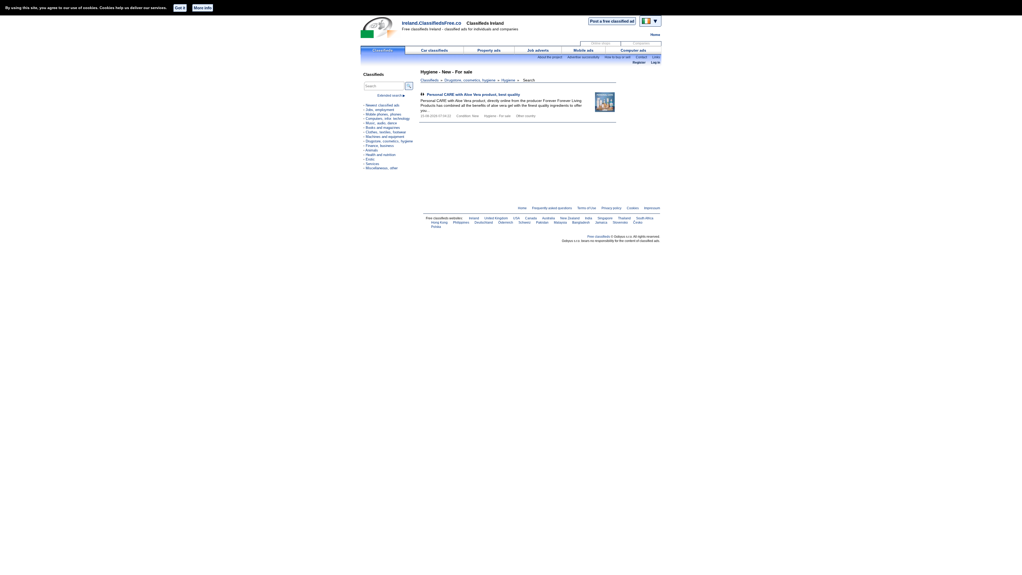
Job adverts (538, 50)
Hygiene (508, 80)
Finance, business (380, 146)
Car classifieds (434, 50)
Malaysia (560, 222)
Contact (641, 57)
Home (655, 35)
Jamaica (601, 222)
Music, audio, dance (381, 123)
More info (203, 8)
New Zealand (570, 218)
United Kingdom (496, 218)
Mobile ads (584, 50)
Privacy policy (611, 208)
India (588, 218)
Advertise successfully (583, 57)
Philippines (461, 222)
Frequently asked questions (552, 208)
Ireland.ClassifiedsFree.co (431, 23)
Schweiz (524, 222)
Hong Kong (439, 222)
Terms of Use (586, 208)
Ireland (474, 218)
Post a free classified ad (612, 21)
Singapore (605, 218)
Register (639, 62)
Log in (655, 62)
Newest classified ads (382, 105)
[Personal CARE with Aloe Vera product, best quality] (601, 102)
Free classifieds (598, 237)
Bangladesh (581, 222)
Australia (548, 218)
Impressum (652, 208)
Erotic (370, 159)
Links (656, 57)
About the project (550, 57)
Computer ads (633, 50)
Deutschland (484, 222)
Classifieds (383, 50)
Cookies (633, 208)
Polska (436, 227)
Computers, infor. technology (388, 119)
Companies (641, 43)
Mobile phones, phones (383, 114)
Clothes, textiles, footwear (386, 132)
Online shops (600, 43)
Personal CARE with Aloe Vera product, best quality (473, 94)
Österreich (505, 222)
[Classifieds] (381, 27)
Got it (180, 8)
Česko (637, 222)
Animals (371, 150)
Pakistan (542, 222)
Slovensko (620, 222)
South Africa (644, 218)
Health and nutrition (380, 155)
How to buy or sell (617, 57)
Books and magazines (383, 128)
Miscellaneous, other (382, 168)
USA (516, 218)
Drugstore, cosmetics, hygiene (470, 80)
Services (372, 164)
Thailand (624, 218)
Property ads (489, 50)
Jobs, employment (380, 110)
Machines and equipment (385, 137)
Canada (531, 218)
